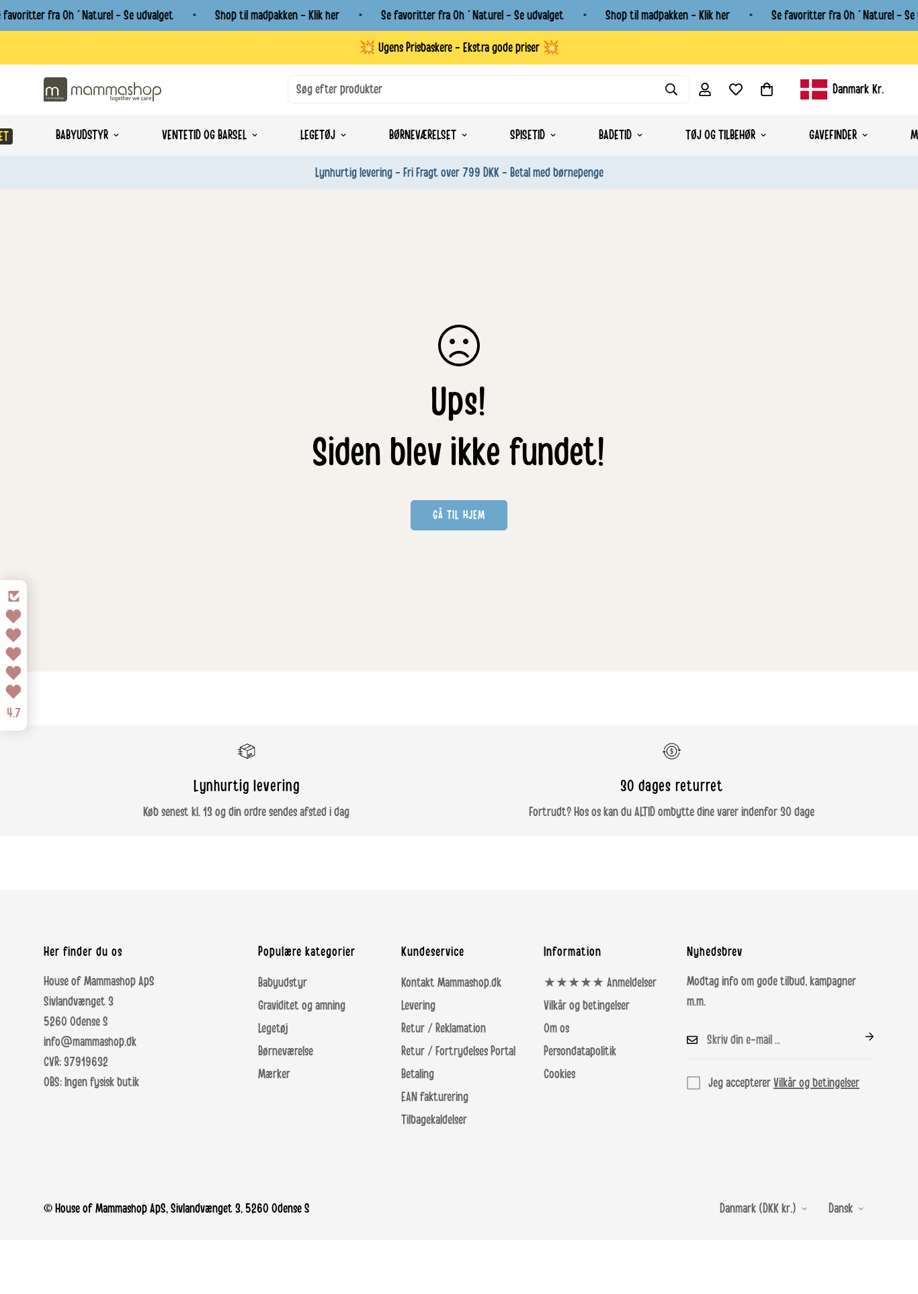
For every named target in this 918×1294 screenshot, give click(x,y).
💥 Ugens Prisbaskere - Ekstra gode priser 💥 (459, 47)
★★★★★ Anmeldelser (600, 982)
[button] (766, 89)
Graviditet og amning (301, 1005)
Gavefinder (833, 135)
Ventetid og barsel (204, 135)
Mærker (274, 1074)
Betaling (417, 1074)
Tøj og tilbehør (720, 135)
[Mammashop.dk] (102, 89)
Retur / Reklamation (443, 1028)
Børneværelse (285, 1051)
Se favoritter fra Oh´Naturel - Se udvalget (472, 15)
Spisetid (527, 135)
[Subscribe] (858, 1036)
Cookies (559, 1074)
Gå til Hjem (459, 515)
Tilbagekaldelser (434, 1120)
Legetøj (317, 135)
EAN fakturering (434, 1097)
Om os (556, 1028)
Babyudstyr (82, 135)
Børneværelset (422, 135)
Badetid (615, 135)
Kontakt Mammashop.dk (451, 982)
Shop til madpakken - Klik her (277, 15)
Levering (418, 1005)
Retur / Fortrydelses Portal (458, 1051)
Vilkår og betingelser (587, 1005)
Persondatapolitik (580, 1051)
